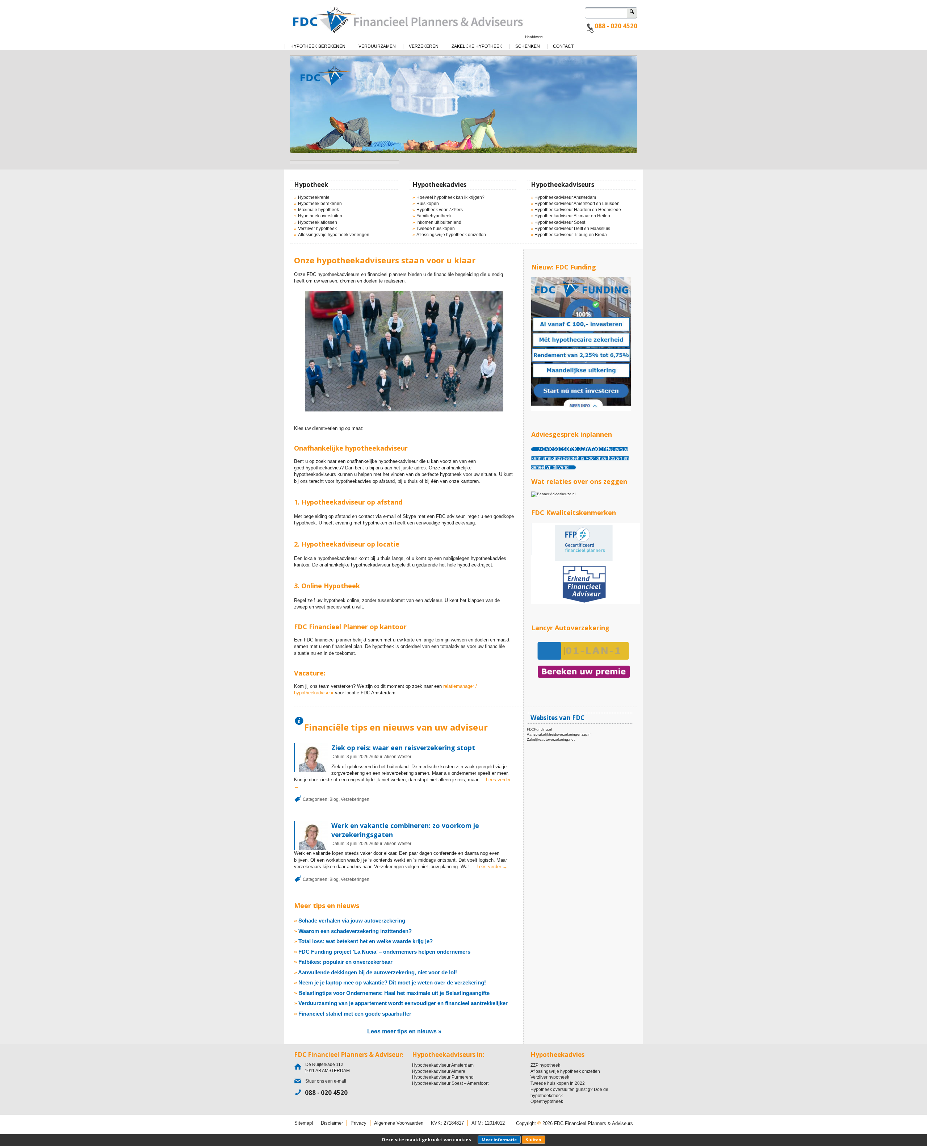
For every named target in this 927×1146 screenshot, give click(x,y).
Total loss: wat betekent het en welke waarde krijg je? (365, 941)
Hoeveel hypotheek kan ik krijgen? (450, 197)
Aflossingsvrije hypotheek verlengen (333, 234)
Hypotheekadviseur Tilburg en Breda (570, 234)
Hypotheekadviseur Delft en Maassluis (572, 228)
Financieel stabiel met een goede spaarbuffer (354, 1014)
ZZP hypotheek (545, 1065)
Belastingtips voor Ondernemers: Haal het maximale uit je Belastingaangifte (394, 993)
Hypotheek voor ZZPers (439, 209)
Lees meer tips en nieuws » (404, 1031)
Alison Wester (397, 756)
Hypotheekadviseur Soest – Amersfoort (450, 1083)
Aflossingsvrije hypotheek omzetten (451, 234)
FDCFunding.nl (539, 729)
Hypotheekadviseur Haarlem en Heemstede (577, 209)
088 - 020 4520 (616, 26)
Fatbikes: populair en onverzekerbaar (345, 962)
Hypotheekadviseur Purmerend (443, 1077)
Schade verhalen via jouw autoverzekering (351, 920)
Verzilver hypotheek (317, 228)
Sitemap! (303, 1123)
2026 (363, 756)
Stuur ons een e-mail (325, 1081)
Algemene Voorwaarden (398, 1123)
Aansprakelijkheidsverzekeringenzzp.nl (559, 734)
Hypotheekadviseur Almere (438, 1071)
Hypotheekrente (314, 197)
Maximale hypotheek (318, 209)
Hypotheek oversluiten (320, 215)
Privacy (358, 1123)
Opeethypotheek (546, 1101)
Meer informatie (499, 1139)
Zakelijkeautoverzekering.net (551, 739)
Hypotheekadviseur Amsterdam (565, 197)
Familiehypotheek (434, 215)
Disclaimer (332, 1123)
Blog (334, 799)
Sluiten (533, 1139)
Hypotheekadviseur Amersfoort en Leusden (577, 203)
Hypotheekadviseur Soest (559, 222)
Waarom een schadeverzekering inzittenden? (355, 931)
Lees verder (492, 866)
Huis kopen (427, 203)
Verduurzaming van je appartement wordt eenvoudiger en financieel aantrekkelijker (403, 1003)
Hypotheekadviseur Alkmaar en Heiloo (572, 215)
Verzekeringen (355, 799)
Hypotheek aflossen (317, 222)
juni (353, 756)
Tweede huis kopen (435, 228)
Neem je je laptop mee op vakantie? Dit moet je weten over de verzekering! (392, 982)
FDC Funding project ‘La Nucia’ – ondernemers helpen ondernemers (384, 952)
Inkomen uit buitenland (438, 222)
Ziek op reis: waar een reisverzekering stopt (403, 747)
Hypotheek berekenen (320, 203)
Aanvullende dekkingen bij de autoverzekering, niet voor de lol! (377, 972)
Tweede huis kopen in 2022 (557, 1083)
